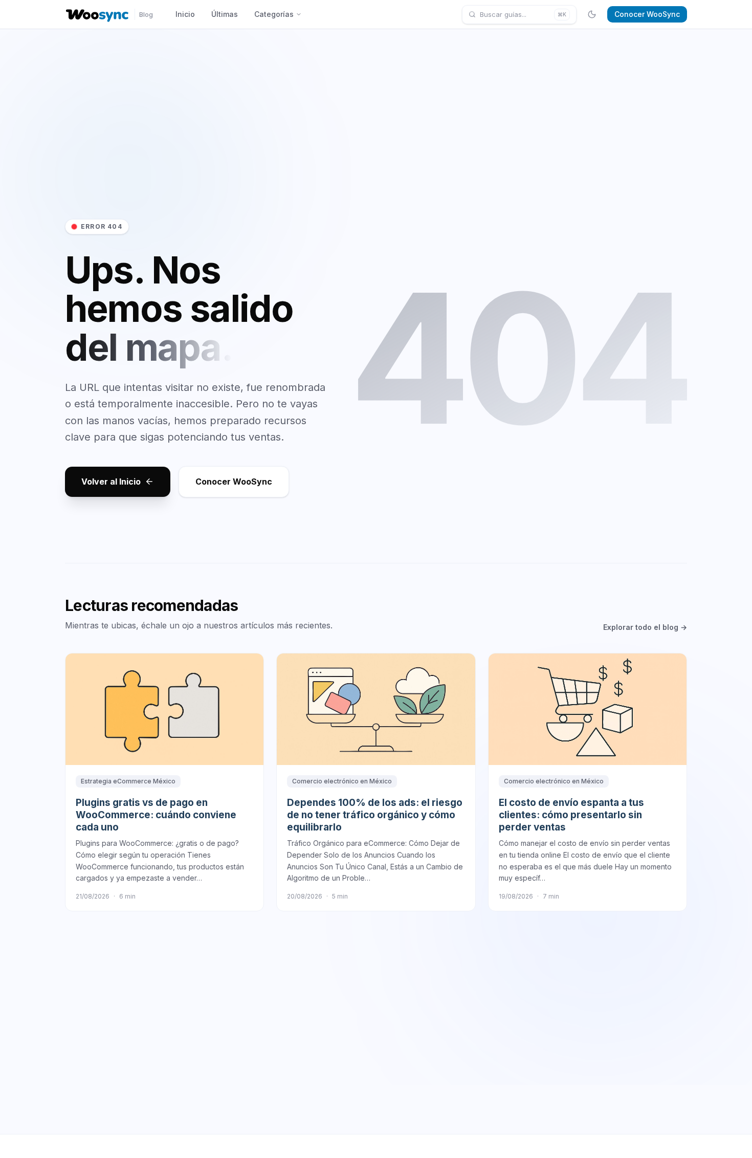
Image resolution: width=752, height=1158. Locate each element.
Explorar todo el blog (645, 627)
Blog (146, 14)
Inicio (185, 14)
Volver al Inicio (111, 481)
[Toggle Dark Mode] (592, 14)
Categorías (274, 14)
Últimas (224, 14)
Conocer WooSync (647, 14)
